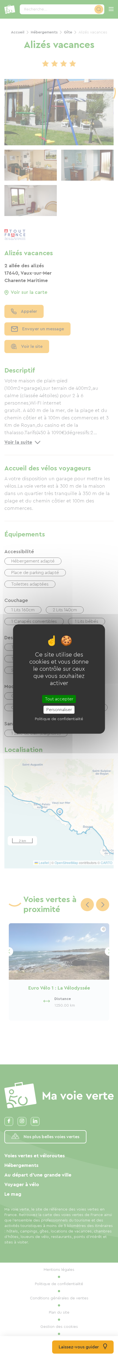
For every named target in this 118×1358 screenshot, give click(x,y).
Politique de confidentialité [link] (59, 719)
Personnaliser (59, 709)
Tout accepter (59, 699)
